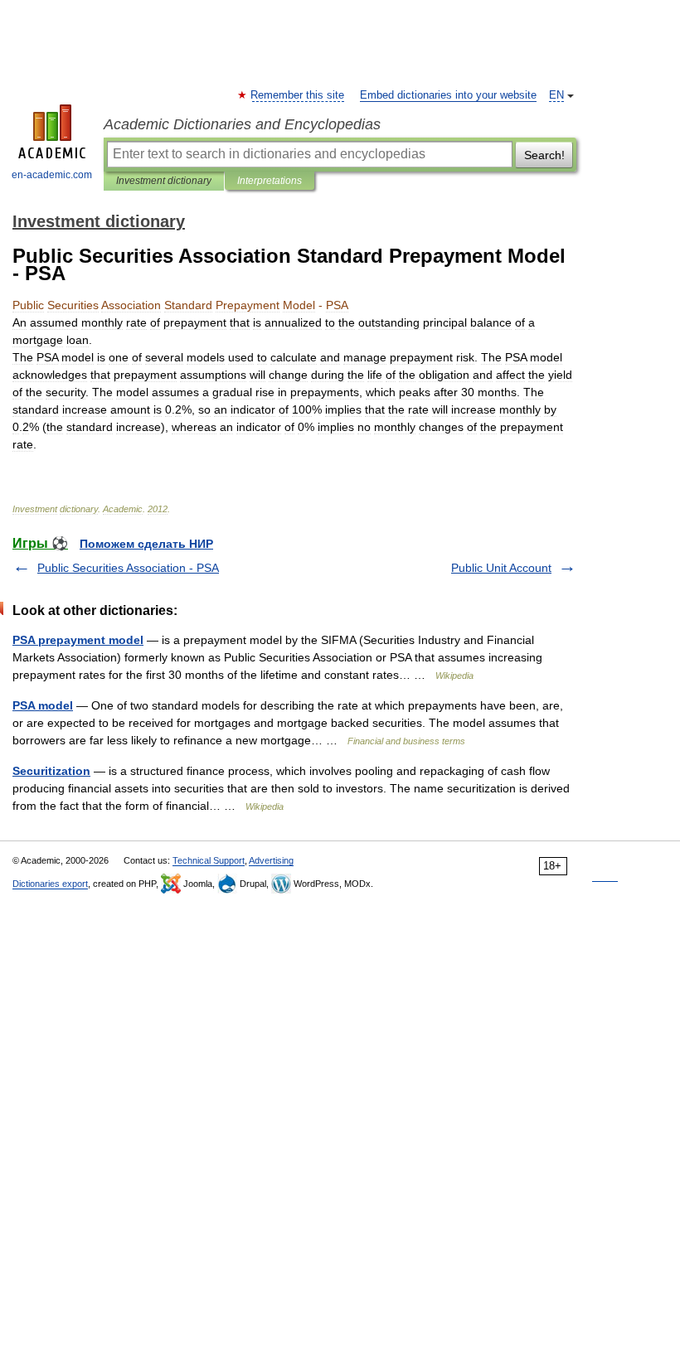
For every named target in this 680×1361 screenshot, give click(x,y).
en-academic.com (52, 175)
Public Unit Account (501, 567)
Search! (544, 155)
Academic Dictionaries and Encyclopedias (242, 124)
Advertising (271, 860)
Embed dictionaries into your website (448, 95)
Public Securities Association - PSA (128, 567)
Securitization (51, 770)
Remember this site (298, 95)
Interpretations (269, 180)
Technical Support (208, 860)
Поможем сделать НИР (146, 543)
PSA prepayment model (77, 640)
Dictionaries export (50, 884)
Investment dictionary (163, 180)
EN (556, 95)
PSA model (42, 705)
